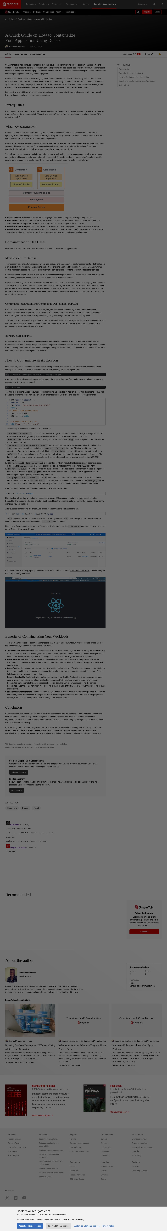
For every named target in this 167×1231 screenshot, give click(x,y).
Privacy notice (108, 1226)
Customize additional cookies (87, 1226)
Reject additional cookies (58, 1226)
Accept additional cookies (30, 1226)
